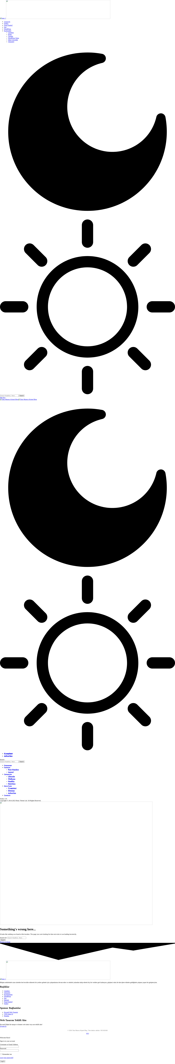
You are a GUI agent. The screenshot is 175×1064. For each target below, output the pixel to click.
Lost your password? (6, 1058)
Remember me (7, 1054)
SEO (87, 1033)
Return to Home (5, 942)
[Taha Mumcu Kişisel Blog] (18, 399)
